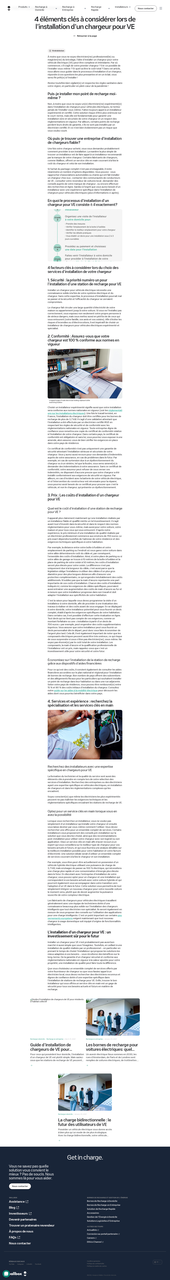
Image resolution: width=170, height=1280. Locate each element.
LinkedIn (29, 1264)
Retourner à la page (87, 36)
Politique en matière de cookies (97, 1266)
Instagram (20, 1264)
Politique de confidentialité (95, 1263)
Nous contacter (146, 8)
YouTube (11, 1264)
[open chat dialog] (6, 1274)
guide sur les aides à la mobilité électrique (76, 690)
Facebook (38, 1264)
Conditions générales (93, 1261)
